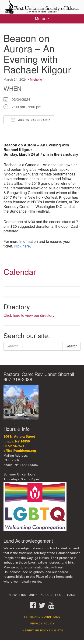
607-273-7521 (14, 446)
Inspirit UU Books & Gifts (42, 630)
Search (71, 346)
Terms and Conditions (42, 616)
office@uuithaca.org (20, 450)
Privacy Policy (42, 623)
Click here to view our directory (29, 315)
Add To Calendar (32, 120)
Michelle (36, 79)
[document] (42, 194)
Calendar (20, 271)
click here (22, 246)
